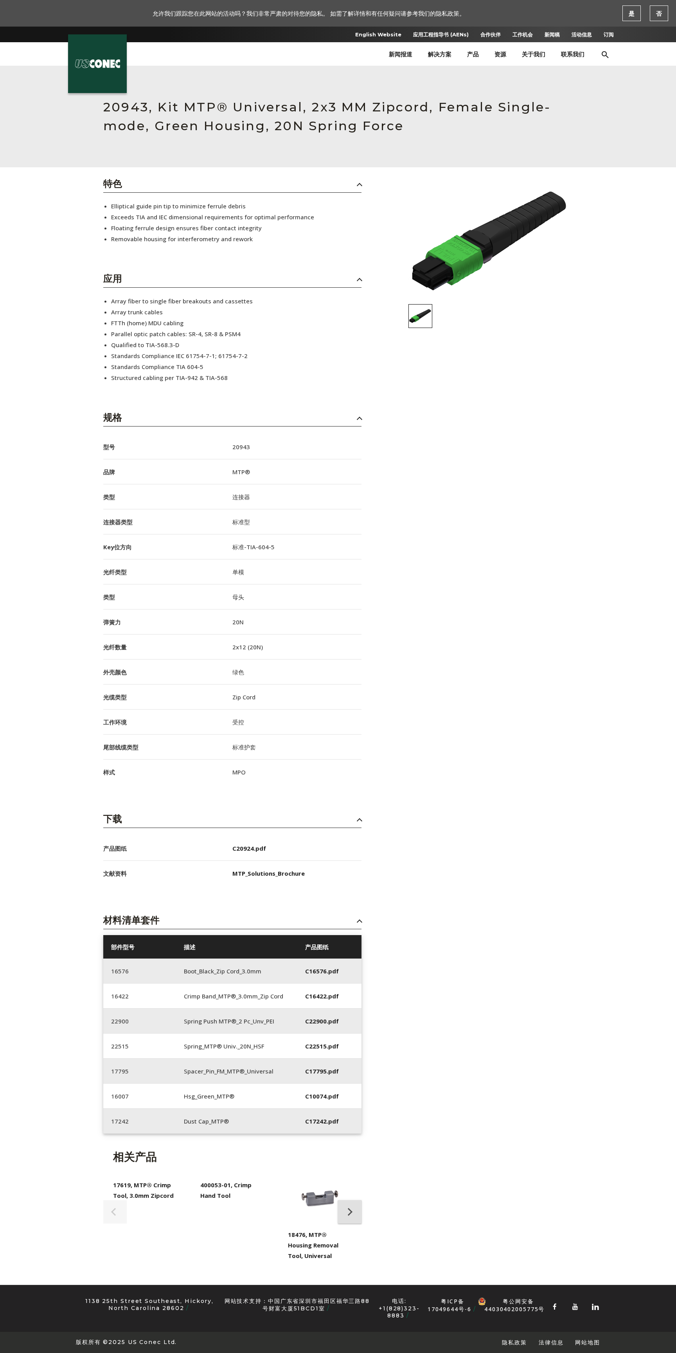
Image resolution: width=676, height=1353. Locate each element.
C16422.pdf (322, 996)
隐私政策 (514, 1342)
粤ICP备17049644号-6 (449, 1305)
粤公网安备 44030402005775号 (514, 1301)
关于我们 (533, 54)
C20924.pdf (249, 848)
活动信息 (582, 34)
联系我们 (572, 54)
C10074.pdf (322, 1096)
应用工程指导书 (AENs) (441, 34)
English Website (378, 34)
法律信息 (551, 1342)
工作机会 (522, 34)
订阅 (609, 34)
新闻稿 (552, 34)
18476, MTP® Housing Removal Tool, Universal (313, 1245)
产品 (473, 54)
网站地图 (587, 1342)
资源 (500, 54)
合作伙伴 (490, 34)
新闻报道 (400, 54)
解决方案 (439, 54)
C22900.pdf (322, 1021)
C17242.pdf (322, 1121)
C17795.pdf (322, 1071)
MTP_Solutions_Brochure (268, 873)
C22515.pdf (322, 1046)
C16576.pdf (322, 971)
